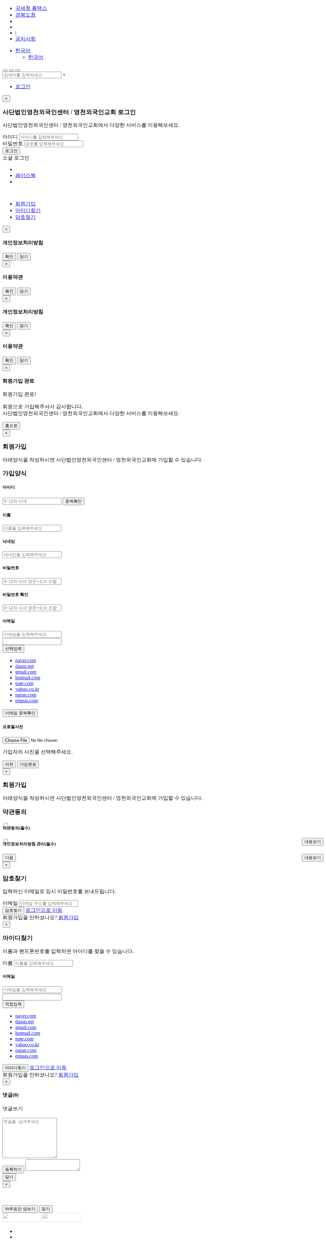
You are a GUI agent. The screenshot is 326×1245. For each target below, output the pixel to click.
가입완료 (28, 764)
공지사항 (25, 38)
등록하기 (13, 1169)
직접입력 (13, 1004)
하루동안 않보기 (20, 1208)
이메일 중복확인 (20, 713)
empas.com (26, 700)
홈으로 (11, 425)
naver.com (25, 660)
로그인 (23, 86)
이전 (9, 764)
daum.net (24, 666)
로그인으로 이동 (43, 910)
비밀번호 (13, 143)
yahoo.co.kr (27, 689)
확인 (9, 256)
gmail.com (25, 672)
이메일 (10, 903)
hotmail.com (27, 677)
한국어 (23, 50)
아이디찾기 (28, 210)
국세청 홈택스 (31, 8)
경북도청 (25, 15)
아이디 (10, 137)
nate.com (24, 683)
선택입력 (13, 648)
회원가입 (25, 203)
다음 (9, 857)
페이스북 (25, 175)
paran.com (25, 695)
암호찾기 (25, 217)
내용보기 (312, 841)
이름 (8, 963)
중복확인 (73, 501)
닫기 (24, 256)
